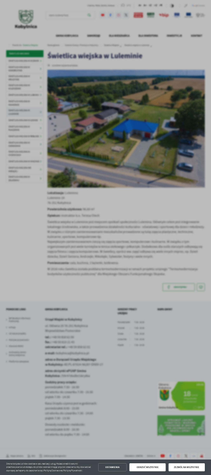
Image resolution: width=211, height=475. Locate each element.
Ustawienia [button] (112, 467)
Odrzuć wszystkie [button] (148, 467)
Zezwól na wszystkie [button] (186, 467)
